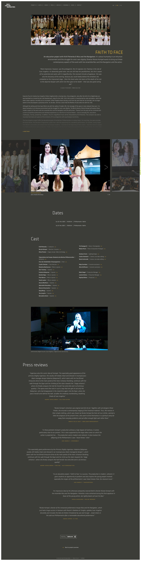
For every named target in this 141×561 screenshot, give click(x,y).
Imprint (82, 558)
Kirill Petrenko (115, 193)
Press (52, 5)
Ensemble (66, 5)
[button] (36, 167)
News (72, 5)
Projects (33, 5)
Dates (40, 5)
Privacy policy (76, 558)
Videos (46, 5)
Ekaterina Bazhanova (36, 193)
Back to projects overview (70, 547)
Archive (58, 5)
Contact (79, 5)
